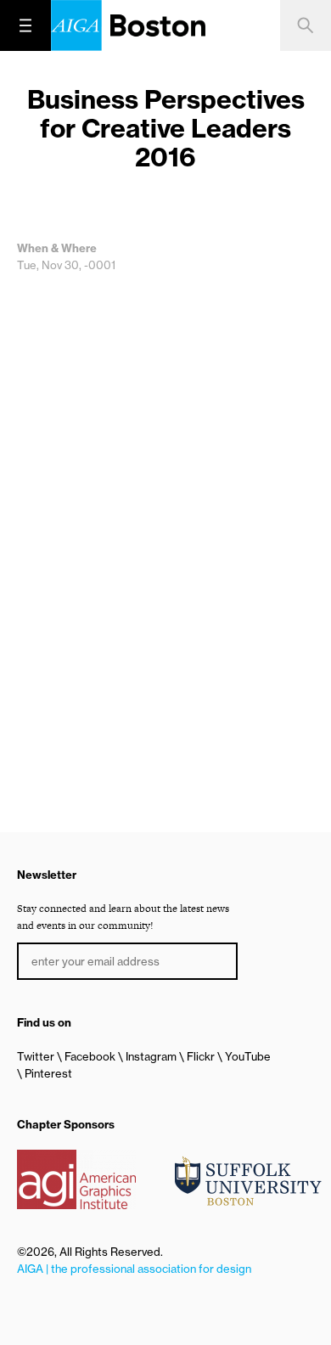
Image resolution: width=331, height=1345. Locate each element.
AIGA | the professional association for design (134, 1268)
